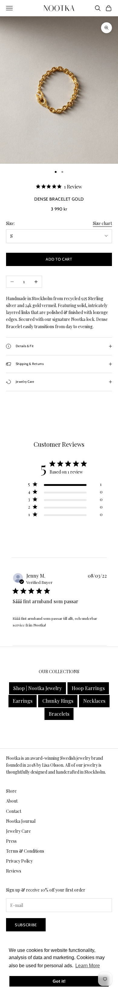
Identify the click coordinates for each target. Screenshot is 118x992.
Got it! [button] (59, 981)
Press (11, 841)
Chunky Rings (57, 701)
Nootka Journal (20, 821)
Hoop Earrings (88, 688)
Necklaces (94, 701)
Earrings (22, 701)
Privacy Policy (19, 861)
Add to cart (59, 259)
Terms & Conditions (25, 851)
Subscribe (26, 924)
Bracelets (59, 714)
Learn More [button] (87, 965)
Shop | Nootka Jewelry (37, 688)
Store (11, 791)
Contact (13, 811)
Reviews (13, 871)
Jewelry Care (18, 831)
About (12, 801)
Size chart (102, 223)
